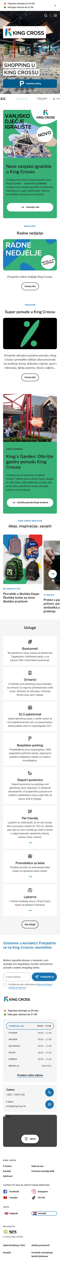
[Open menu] (55, 15)
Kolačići (7, 1252)
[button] (52, 574)
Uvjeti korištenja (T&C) (14, 1245)
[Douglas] (13, 99)
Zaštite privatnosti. (17, 987)
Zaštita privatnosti (41, 1245)
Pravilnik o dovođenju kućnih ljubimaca (42, 1254)
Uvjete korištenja (44, 984)
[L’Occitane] (33, 99)
